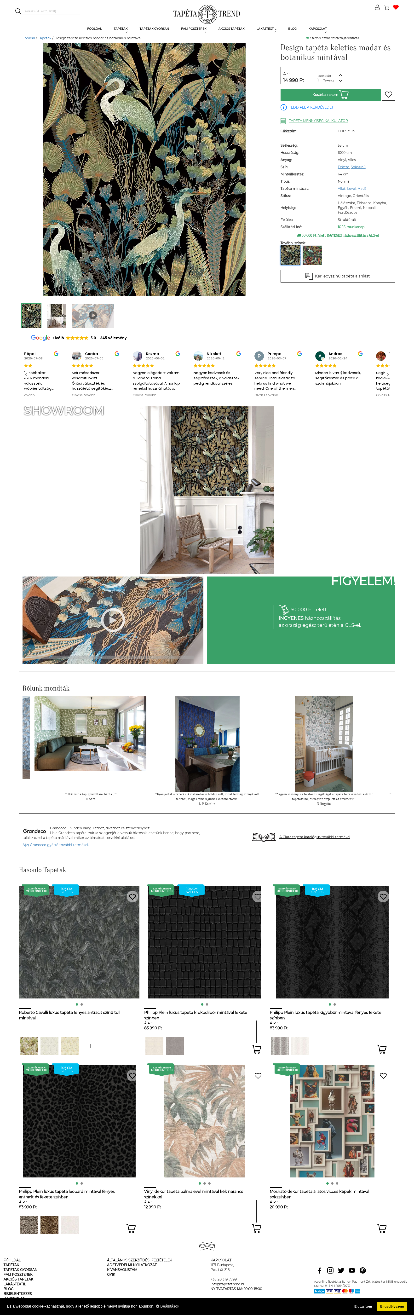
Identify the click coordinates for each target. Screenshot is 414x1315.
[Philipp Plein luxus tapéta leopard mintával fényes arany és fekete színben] (49, 1225)
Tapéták (44, 38)
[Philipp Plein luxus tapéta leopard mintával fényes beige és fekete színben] (29, 1225)
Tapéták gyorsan (20, 1270)
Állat (341, 188)
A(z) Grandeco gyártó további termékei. (56, 845)
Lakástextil (15, 1284)
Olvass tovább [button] (43, 395)
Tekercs (328, 80)
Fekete (343, 167)
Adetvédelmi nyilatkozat (132, 1265)
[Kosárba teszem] (256, 1049)
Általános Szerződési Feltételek (139, 1260)
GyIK (111, 1274)
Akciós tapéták (18, 1279)
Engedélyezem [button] (392, 1306)
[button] (387, 374)
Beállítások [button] (169, 1306)
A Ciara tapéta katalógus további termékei (314, 837)
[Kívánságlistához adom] (388, 95)
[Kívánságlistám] (396, 8)
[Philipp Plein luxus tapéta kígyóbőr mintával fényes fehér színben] (300, 1046)
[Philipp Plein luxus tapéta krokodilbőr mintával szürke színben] (175, 1046)
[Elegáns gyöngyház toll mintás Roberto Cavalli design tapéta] (49, 1046)
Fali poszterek (18, 1274)
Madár (362, 188)
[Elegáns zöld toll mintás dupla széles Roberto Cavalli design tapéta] (29, 1046)
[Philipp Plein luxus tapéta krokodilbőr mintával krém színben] (154, 1046)
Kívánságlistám (122, 1270)
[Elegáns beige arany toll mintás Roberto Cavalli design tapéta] (70, 1046)
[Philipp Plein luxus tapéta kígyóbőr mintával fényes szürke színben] (280, 1046)
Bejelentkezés (18, 1294)
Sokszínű (358, 167)
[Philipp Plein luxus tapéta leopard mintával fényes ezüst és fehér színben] (70, 1225)
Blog (9, 1289)
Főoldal (29, 38)
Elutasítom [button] (363, 1306)
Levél (351, 188)
